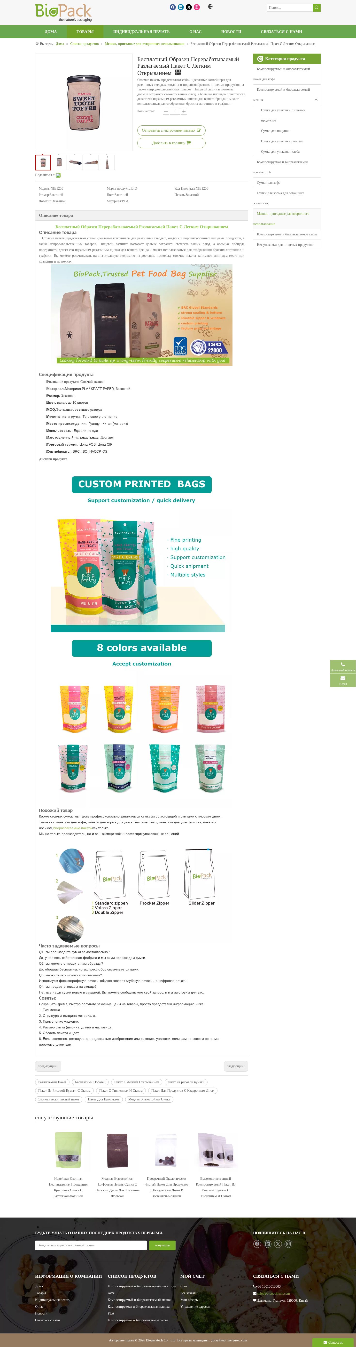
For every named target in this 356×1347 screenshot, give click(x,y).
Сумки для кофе (268, 182)
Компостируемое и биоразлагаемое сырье (287, 234)
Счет (183, 1286)
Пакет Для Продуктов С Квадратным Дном (182, 1090)
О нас (39, 1306)
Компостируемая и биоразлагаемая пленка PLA (280, 167)
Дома (39, 1286)
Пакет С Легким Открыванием (136, 1082)
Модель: (45, 188)
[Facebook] (173, 7)
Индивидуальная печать (52, 1300)
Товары (40, 1293)
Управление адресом (195, 1306)
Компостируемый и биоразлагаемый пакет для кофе (281, 74)
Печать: (180, 195)
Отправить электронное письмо (168, 130)
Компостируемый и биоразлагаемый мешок (281, 95)
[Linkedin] (181, 7)
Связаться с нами (47, 1320)
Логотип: (45, 201)
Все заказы (188, 1293)
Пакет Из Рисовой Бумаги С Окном (64, 1090)
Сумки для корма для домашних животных (278, 198)
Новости (41, 1313)
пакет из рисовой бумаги (186, 1082)
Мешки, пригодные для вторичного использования (281, 219)
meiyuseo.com (237, 1340)
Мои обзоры (189, 1300)
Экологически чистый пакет (58, 1099)
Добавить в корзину (168, 143)
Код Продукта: (185, 188)
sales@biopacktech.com (273, 1293)
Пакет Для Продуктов (104, 1099)
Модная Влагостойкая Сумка (149, 1099)
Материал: (114, 201)
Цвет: (111, 195)
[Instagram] (197, 7)
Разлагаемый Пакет (52, 1082)
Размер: (44, 195)
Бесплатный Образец (90, 1082)
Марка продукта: (119, 188)
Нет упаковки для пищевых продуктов (285, 245)
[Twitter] (189, 7)
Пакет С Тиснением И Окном (121, 1090)
